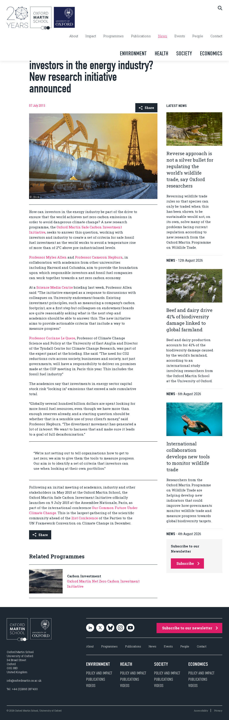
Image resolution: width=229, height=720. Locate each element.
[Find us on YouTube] (130, 628)
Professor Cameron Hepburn (99, 257)
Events (179, 36)
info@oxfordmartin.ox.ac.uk (24, 680)
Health (161, 53)
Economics (211, 53)
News (162, 36)
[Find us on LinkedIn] (90, 628)
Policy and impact (99, 673)
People (197, 36)
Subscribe (185, 563)
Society (184, 53)
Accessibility (201, 710)
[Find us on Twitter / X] (100, 628)
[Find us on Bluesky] (110, 628)
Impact (90, 36)
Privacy (218, 710)
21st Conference (84, 518)
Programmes (113, 36)
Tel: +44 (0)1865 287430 (22, 689)
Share (149, 108)
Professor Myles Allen (48, 257)
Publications (141, 36)
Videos (90, 686)
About (73, 36)
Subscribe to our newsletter (187, 628)
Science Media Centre (54, 287)
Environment (133, 53)
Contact (216, 36)
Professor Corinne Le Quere (52, 338)
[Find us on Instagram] (120, 628)
